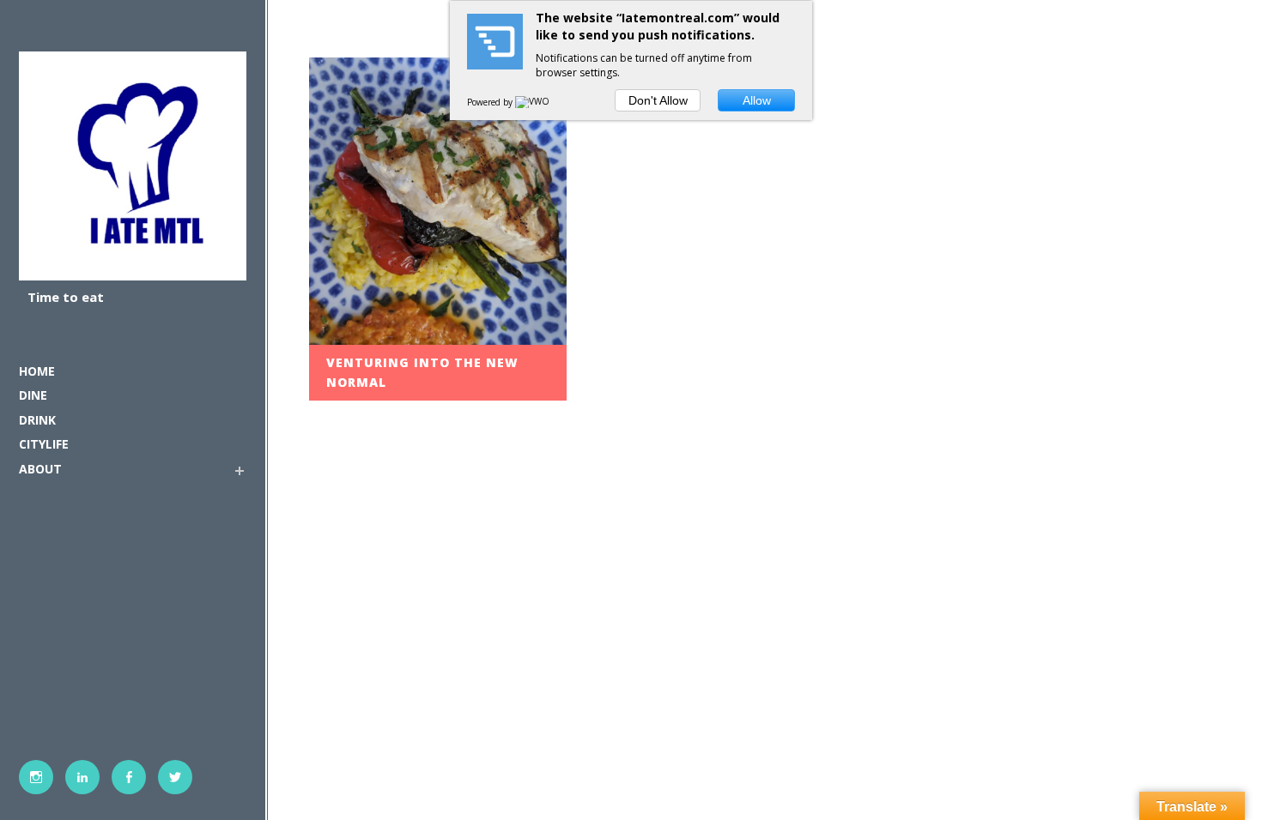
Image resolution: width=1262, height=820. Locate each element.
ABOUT (40, 469)
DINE (33, 395)
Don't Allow (658, 100)
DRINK (37, 420)
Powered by (491, 102)
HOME (37, 371)
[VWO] (533, 102)
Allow (757, 100)
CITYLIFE (44, 444)
